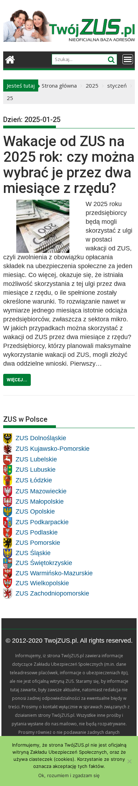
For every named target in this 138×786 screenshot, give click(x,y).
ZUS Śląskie (33, 553)
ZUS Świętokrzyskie (44, 562)
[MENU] (127, 59)
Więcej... (17, 379)
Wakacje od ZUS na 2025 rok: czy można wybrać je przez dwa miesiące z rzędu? (68, 164)
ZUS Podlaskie (37, 532)
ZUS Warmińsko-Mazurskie (54, 572)
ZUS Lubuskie (36, 469)
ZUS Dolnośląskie (41, 438)
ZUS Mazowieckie (41, 490)
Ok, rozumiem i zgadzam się (69, 775)
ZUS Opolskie (35, 511)
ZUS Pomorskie (38, 542)
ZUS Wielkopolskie (42, 583)
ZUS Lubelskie (36, 459)
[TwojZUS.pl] (10, 59)
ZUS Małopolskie (40, 501)
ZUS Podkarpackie (42, 521)
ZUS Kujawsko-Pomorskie (53, 448)
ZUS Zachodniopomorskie (52, 593)
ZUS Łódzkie (34, 480)
